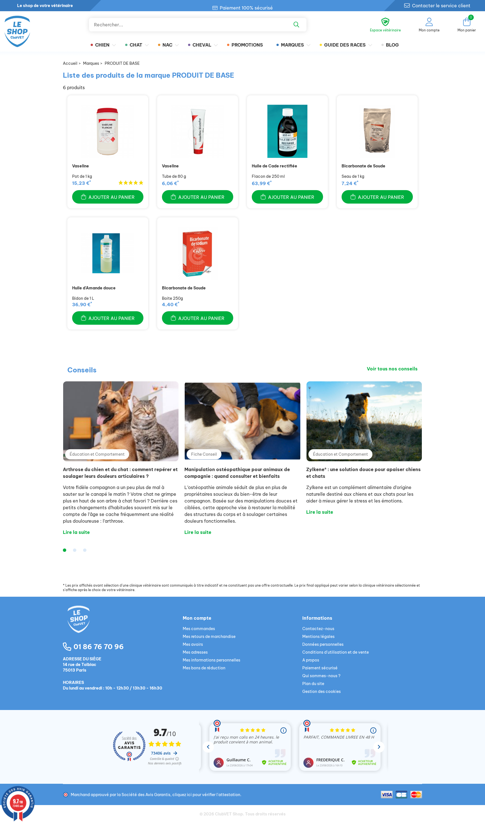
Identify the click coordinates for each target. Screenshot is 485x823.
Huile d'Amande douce (94, 288)
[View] (108, 131)
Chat (136, 45)
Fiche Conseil (204, 454)
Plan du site (313, 683)
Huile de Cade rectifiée (274, 166)
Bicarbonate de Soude (363, 166)
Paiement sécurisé (320, 667)
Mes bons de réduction (204, 667)
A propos (310, 660)
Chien (102, 45)
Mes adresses (195, 652)
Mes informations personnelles (211, 660)
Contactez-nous (318, 628)
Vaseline (80, 166)
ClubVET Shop (229, 814)
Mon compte (197, 618)
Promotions (247, 45)
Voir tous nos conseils (392, 369)
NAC (167, 45)
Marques (292, 45)
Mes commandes (199, 628)
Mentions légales (318, 636)
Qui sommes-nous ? (321, 675)
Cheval (202, 45)
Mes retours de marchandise (209, 636)
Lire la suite (76, 532)
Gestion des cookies (321, 691)
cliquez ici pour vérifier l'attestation (206, 794)
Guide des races (345, 45)
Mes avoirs (193, 644)
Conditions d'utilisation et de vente (335, 652)
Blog (392, 45)
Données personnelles (323, 644)
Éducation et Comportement (97, 454)
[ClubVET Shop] (123, 626)
